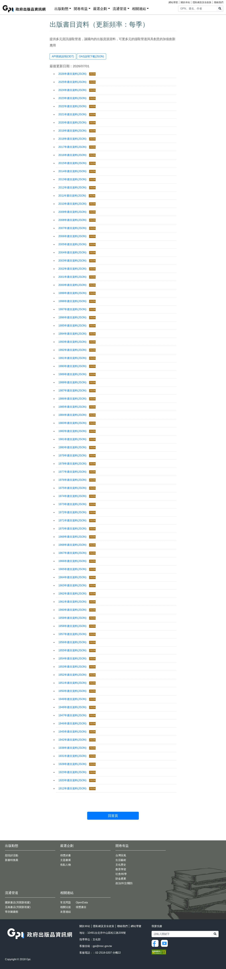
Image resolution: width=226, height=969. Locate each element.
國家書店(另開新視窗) (17, 902)
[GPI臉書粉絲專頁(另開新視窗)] (156, 943)
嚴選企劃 (100, 9)
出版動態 (61, 9)
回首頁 (113, 816)
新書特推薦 (11, 860)
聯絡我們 (218, 2)
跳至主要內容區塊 (9, 1)
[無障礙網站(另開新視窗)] (159, 951)
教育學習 (120, 869)
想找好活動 (11, 855)
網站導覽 (173, 2)
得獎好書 (65, 855)
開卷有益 (81, 9)
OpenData (82, 902)
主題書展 (65, 860)
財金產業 (120, 878)
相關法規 (65, 907)
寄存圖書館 (11, 911)
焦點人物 (65, 864)
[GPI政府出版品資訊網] (24, 8)
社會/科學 (121, 874)
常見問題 (65, 902)
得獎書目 (81, 907)
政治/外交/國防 (124, 883)
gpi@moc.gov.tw (102, 946)
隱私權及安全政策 (202, 2)
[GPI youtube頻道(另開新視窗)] (165, 943)
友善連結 (65, 911)
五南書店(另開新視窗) (17, 907)
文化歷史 (120, 864)
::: (51, 8)
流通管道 (120, 9)
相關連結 (139, 9)
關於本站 (185, 2)
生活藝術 (120, 860)
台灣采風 (120, 855)
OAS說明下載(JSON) (91, 56)
